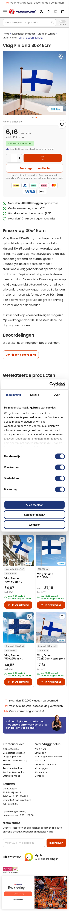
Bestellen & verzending (15, 760)
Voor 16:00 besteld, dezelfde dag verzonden (36, 706)
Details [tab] (34, 394)
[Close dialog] (65, 878)
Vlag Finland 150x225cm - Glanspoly (12, 657)
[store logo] (22, 11)
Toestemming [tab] (12, 394)
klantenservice (28, 724)
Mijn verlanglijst (48, 11)
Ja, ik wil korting (18, 894)
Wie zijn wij (40, 748)
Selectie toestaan (34, 514)
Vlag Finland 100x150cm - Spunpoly (12, 580)
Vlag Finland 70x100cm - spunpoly (51, 657)
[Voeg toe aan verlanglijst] (62, 124)
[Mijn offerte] (55, 11)
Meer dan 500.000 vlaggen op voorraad (33, 700)
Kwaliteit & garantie (13, 772)
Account (41, 11)
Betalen (7, 764)
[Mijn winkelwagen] (62, 11)
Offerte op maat (11, 775)
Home (6, 33)
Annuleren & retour (12, 768)
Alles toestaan (34, 504)
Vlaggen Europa (46, 33)
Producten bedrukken (45, 764)
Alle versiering (41, 772)
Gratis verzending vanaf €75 (37, 2)
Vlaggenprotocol (12, 756)
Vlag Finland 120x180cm (45, 575)
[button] (32, 117)
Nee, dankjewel (18, 900)
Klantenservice (11, 748)
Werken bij (39, 760)
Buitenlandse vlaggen (24, 33)
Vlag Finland (10, 37)
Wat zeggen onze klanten (48, 756)
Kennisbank (40, 752)
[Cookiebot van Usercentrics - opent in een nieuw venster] (49, 384)
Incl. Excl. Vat (62, 21)
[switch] (60, 467)
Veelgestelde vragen (14, 752)
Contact (39, 775)
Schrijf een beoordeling (21, 355)
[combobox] (29, 22)
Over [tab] (57, 394)
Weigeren (34, 524)
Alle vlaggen (41, 768)
